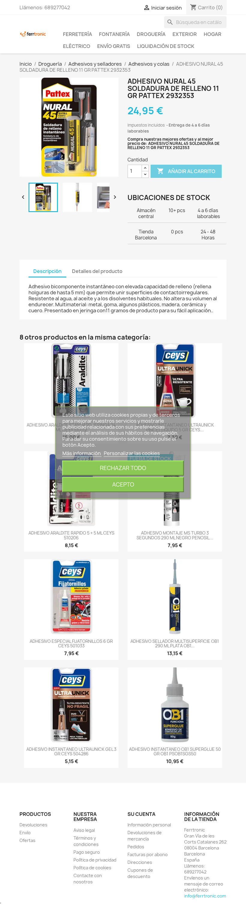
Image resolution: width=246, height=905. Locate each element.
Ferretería (77, 34)
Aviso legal (84, 830)
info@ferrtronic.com (205, 896)
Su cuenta (141, 814)
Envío (25, 832)
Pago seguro (87, 852)
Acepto (123, 484)
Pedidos (136, 847)
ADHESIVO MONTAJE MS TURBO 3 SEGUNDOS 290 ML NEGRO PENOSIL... (174, 535)
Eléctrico (76, 46)
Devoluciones (33, 825)
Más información (82, 453)
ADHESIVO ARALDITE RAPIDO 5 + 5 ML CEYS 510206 (71, 535)
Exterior (184, 34)
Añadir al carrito (186, 171)
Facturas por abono (148, 854)
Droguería (151, 34)
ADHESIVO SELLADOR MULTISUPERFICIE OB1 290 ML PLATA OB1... (174, 643)
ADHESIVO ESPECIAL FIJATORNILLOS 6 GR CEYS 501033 (71, 643)
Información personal (149, 825)
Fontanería (114, 34)
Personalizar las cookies (132, 453)
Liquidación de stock (165, 46)
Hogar (212, 34)
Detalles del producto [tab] (97, 271)
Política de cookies (92, 868)
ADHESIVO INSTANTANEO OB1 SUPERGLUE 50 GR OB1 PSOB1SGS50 (175, 751)
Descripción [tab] (47, 271)
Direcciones (140, 862)
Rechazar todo (123, 468)
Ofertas (27, 840)
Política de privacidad (95, 860)
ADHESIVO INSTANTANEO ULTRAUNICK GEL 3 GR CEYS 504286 (71, 751)
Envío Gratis (113, 46)
